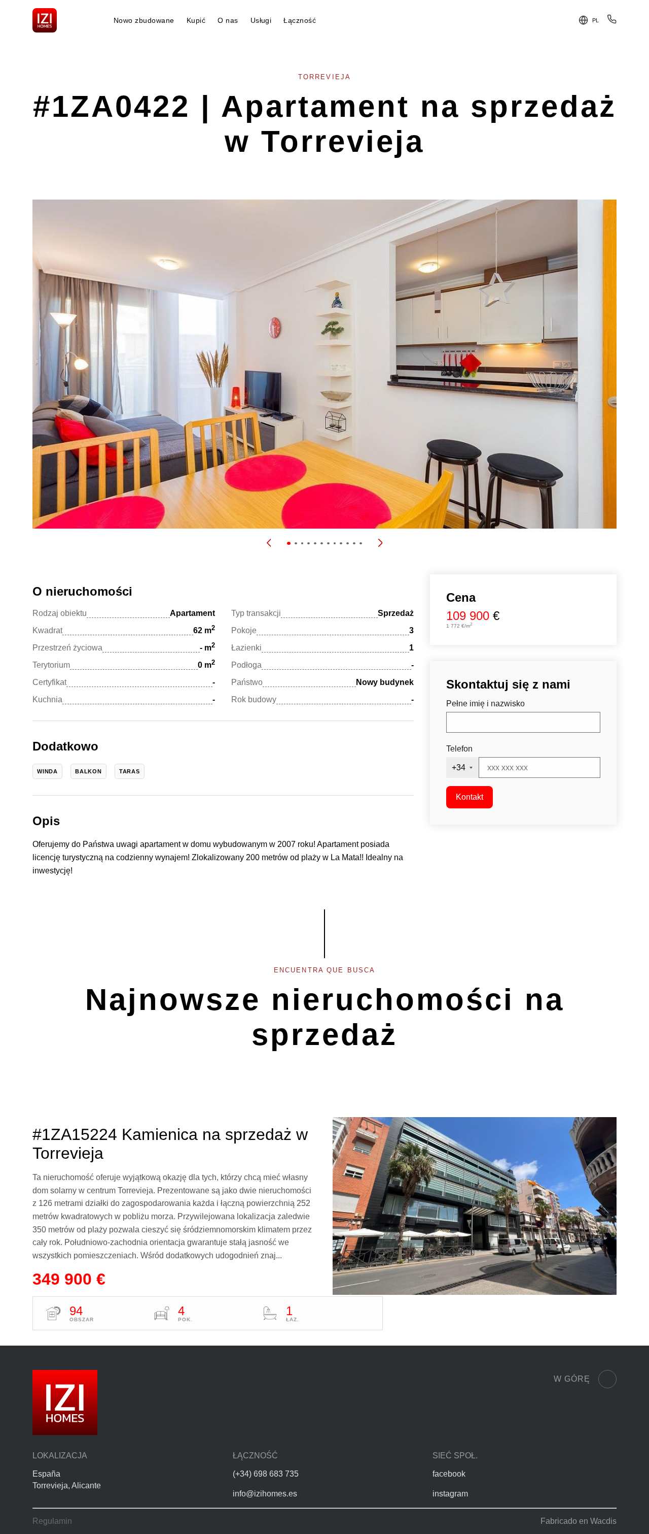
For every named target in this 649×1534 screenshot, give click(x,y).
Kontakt (469, 797)
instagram (450, 1493)
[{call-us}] (612, 21)
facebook (448, 1474)
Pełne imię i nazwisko (485, 703)
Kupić (196, 20)
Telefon (459, 748)
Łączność (299, 20)
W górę (572, 1379)
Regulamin (52, 1521)
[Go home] (44, 20)
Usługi (261, 20)
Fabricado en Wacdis (578, 1521)
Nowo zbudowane (144, 20)
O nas (228, 20)
